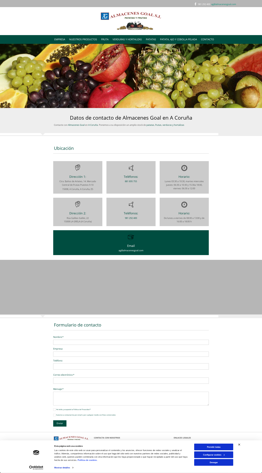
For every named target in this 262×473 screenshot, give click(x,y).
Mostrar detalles (62, 467)
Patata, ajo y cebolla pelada (178, 39)
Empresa (59, 39)
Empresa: (58, 349)
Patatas (151, 39)
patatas (150, 124)
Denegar (214, 462)
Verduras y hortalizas (127, 39)
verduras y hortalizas (173, 124)
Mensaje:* (58, 389)
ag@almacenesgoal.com (131, 250)
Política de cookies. (87, 460)
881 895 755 (131, 181)
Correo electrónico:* (63, 375)
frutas (158, 124)
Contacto (207, 39)
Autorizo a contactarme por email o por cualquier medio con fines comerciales (86, 415)
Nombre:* (58, 337)
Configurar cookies (212, 454)
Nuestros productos (83, 39)
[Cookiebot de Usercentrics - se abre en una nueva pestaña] (36, 468)
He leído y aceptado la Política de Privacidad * (73, 409)
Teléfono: (58, 360)
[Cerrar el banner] (239, 445)
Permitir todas (214, 447)
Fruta (104, 39)
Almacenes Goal (76, 124)
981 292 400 (204, 4)
